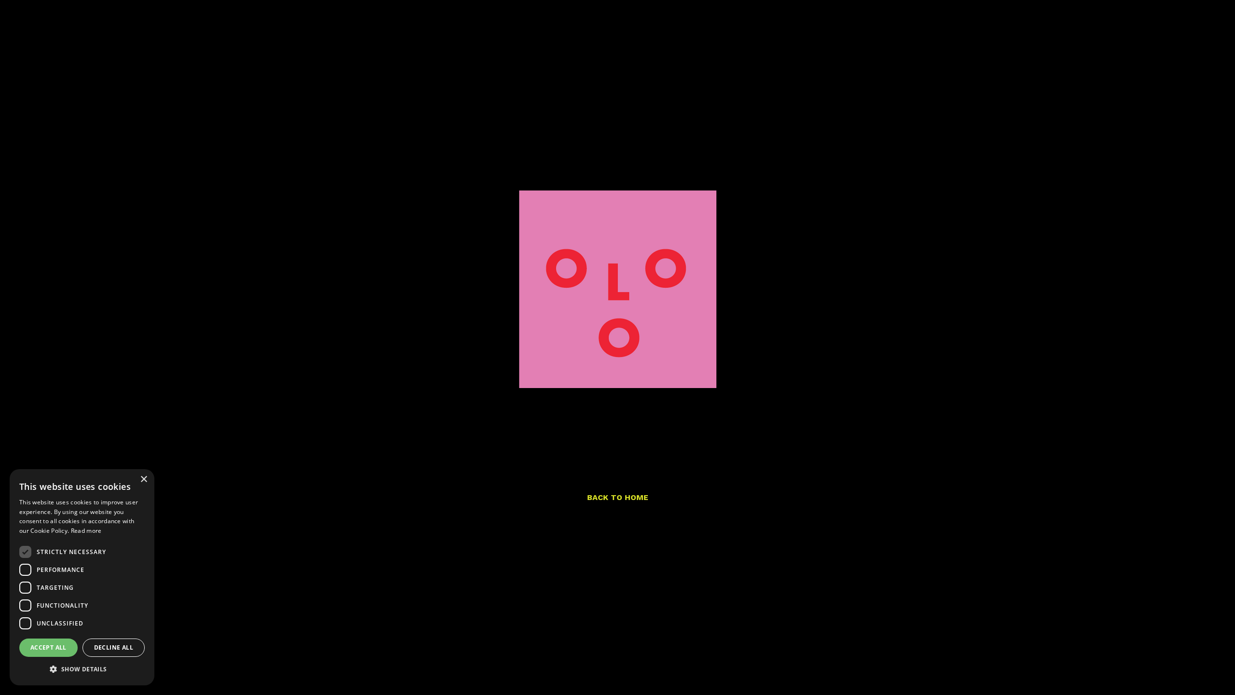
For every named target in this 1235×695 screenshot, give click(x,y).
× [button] (143, 479)
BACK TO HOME (617, 497)
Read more (86, 531)
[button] (82, 669)
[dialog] (82, 577)
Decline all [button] (113, 647)
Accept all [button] (48, 647)
